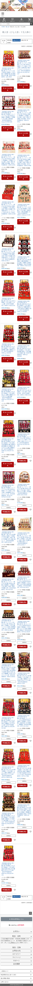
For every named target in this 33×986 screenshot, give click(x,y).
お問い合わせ (4, 982)
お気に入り (12, 21)
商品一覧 (4, 21)
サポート (16, 961)
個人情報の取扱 (5, 978)
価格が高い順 (24, 40)
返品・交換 (16, 947)
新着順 (9, 42)
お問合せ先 (16, 951)
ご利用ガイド (13, 942)
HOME (3, 26)
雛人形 (7, 26)
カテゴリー (16, 954)
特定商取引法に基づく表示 (8, 974)
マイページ (21, 21)
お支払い (16, 931)
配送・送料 (16, 936)
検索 (31, 24)
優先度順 (9, 40)
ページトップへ (30, 913)
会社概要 (16, 964)
